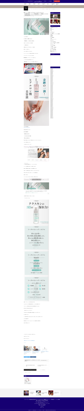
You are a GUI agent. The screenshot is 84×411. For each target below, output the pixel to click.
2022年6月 (51, 86)
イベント (51, 31)
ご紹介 (51, 38)
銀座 (44, 360)
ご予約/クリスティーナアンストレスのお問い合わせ (29, 340)
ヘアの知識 (51, 46)
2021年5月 (51, 95)
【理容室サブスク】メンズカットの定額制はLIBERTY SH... (56, 393)
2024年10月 (51, 71)
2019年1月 (51, 116)
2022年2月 (51, 90)
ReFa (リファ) (52, 29)
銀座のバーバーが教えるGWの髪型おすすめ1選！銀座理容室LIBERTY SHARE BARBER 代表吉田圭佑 (36, 352)
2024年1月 (51, 74)
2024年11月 (51, 70)
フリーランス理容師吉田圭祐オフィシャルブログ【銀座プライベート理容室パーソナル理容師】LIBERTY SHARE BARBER (38, 1)
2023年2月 (51, 80)
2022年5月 (51, 87)
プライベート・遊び (52, 43)
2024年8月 (51, 72)
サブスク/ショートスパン (53, 39)
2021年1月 (51, 97)
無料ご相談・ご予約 (57, 1)
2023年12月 (51, 75)
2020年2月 (51, 105)
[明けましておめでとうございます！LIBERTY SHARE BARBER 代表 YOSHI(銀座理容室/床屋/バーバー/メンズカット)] (28, 348)
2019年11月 (51, 108)
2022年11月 (51, 83)
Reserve (44, 4)
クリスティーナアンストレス (33, 360)
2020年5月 (51, 102)
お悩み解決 (51, 35)
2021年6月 (51, 94)
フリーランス (52, 44)
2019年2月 (51, 115)
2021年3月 (51, 96)
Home (25, 4)
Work (51, 30)
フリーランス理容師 (52, 45)
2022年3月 (51, 89)
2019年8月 (51, 110)
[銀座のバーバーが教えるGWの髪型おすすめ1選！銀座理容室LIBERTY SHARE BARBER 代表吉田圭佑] (36, 348)
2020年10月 (51, 99)
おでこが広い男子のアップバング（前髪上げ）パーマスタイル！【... (44, 393)
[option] (30, 393)
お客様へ (51, 34)
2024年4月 (51, 73)
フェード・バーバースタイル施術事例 (54, 42)
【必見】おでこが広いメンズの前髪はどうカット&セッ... (32, 393)
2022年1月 (51, 91)
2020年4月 (51, 103)
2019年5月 (51, 113)
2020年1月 (51, 106)
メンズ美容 (33, 16)
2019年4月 (51, 114)
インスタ (25, 342)
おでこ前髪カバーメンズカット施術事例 (55, 33)
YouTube (53, 4)
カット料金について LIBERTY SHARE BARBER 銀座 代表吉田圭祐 (44, 351)
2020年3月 (51, 104)
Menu (34, 4)
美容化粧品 (43, 360)
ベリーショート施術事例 (53, 47)
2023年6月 (51, 78)
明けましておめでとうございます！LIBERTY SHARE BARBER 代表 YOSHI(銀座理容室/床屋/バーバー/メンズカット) (27, 352)
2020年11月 (51, 98)
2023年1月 (51, 81)
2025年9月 (51, 69)
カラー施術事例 (52, 37)
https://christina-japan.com (27, 127)
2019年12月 (51, 107)
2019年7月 (51, 111)
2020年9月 (51, 100)
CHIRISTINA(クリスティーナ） (28, 360)
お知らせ (51, 36)
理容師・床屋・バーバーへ (53, 51)
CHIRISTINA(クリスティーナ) (29, 16)
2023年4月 (51, 79)
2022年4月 (51, 88)
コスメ (36, 360)
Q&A (51, 28)
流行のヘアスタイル (52, 50)
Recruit (57, 4)
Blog (29, 4)
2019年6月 (51, 112)
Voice (39, 4)
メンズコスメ (38, 360)
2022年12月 (51, 82)
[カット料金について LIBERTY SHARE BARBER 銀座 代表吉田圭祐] (45, 348)
